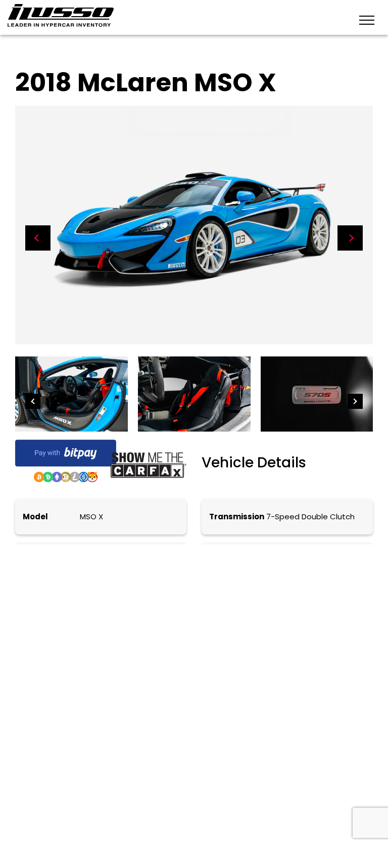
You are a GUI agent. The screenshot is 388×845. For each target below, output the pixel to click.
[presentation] (38, 238)
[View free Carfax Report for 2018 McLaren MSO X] (148, 464)
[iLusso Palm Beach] (61, 15)
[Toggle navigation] (366, 19)
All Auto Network (116, 789)
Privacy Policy (180, 772)
